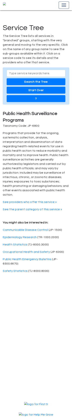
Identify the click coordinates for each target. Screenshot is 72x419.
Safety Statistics (15, 270)
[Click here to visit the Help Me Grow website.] (36, 414)
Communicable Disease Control (25, 229)
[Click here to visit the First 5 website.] (36, 404)
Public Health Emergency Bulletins (27, 259)
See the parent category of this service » (32, 209)
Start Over (36, 90)
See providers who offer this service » (30, 202)
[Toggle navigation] (64, 5)
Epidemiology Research (20, 237)
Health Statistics (15, 244)
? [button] (36, 98)
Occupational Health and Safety (26, 251)
